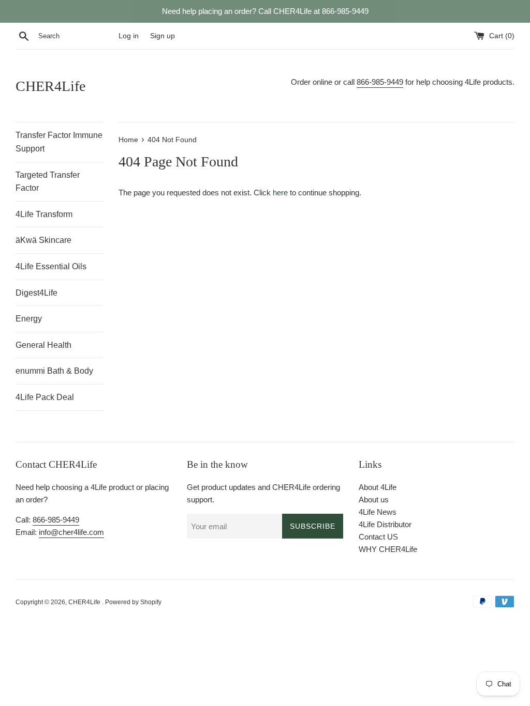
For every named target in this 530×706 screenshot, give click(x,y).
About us (374, 499)
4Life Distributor (385, 524)
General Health (43, 345)
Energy (29, 318)
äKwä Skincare (43, 240)
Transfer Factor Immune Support (59, 142)
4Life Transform (44, 214)
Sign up (162, 36)
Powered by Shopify (133, 602)
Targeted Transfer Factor (48, 182)
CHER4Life (50, 86)
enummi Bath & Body (54, 370)
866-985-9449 (380, 82)
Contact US (378, 536)
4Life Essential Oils (51, 266)
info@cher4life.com (71, 532)
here (280, 192)
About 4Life (377, 487)
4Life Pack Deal (45, 397)
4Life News (377, 512)
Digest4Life (36, 292)
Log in (129, 36)
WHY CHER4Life (388, 549)
